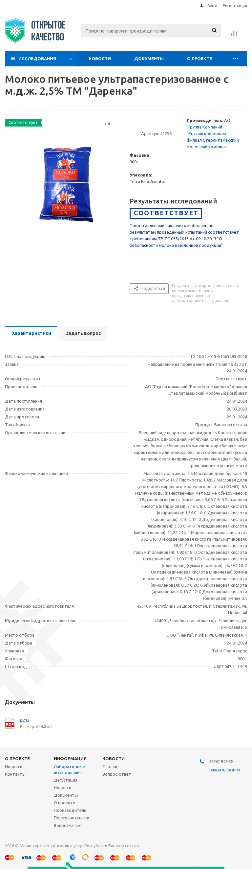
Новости (100, 58)
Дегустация (65, 780)
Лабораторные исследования (69, 769)
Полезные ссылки (71, 817)
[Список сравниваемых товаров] (234, 35)
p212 (25, 720)
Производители (70, 810)
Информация (70, 758)
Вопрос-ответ (68, 825)
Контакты (15, 774)
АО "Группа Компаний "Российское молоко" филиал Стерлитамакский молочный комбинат (213, 133)
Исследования (37, 58)
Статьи (109, 766)
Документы (149, 58)
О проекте (199, 58)
